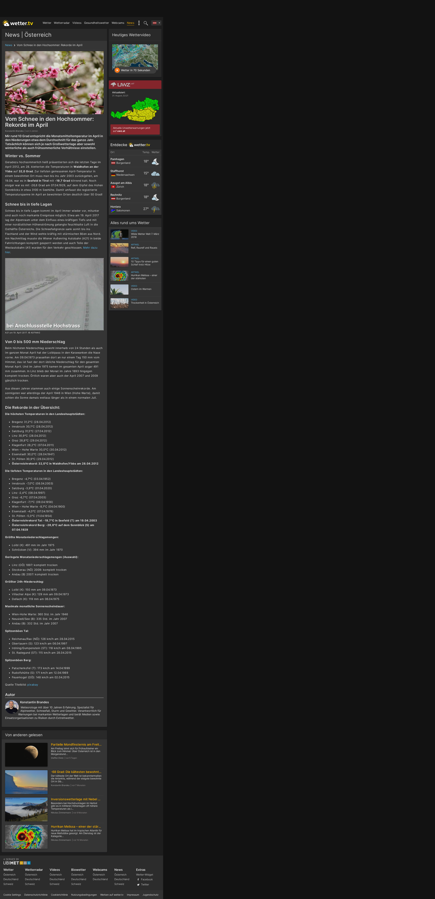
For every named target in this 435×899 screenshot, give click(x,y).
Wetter (47, 22)
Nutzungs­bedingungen (84, 894)
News (130, 22)
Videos (77, 22)
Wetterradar (62, 22)
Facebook (146, 879)
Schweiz (8, 884)
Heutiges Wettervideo (131, 35)
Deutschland (10, 879)
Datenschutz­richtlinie (36, 894)
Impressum (133, 894)
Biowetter (78, 869)
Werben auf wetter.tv (112, 894)
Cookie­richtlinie (59, 894)
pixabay (32, 684)
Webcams (118, 22)
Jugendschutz (151, 894)
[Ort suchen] (145, 23)
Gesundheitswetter (96, 22)
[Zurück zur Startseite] (18, 23)
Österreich (9, 874)
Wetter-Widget (144, 874)
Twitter (144, 884)
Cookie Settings (12, 894)
